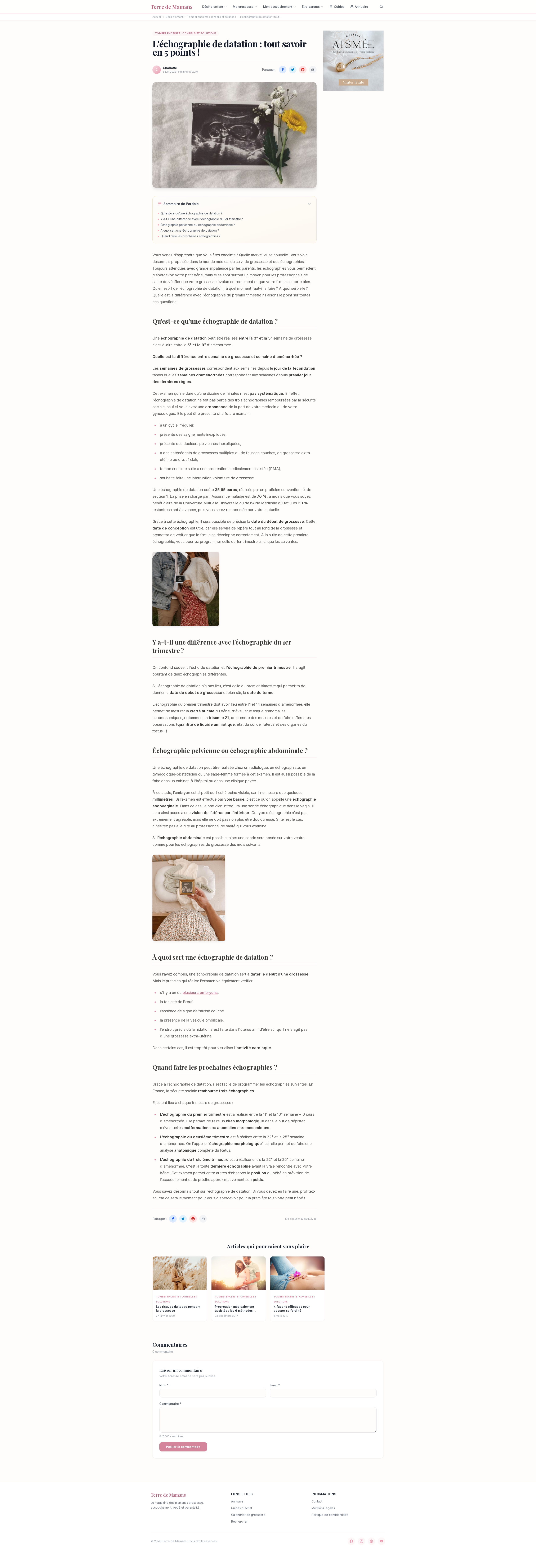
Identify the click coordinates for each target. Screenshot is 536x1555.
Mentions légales (323, 1508)
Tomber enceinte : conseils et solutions (211, 16)
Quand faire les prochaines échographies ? (190, 236)
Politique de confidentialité (330, 1515)
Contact (317, 1501)
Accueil (156, 16)
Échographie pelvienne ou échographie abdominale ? (198, 225)
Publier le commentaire (183, 1447)
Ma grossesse (243, 6)
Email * (275, 1385)
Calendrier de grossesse (248, 1515)
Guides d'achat (241, 1508)
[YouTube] (381, 1541)
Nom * (164, 1385)
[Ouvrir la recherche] (381, 6)
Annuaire (237, 1501)
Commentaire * (170, 1403)
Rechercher (239, 1521)
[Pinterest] (371, 1541)
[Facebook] (351, 1541)
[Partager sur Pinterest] (303, 69)
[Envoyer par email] (313, 69)
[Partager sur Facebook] (282, 69)
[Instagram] (361, 1541)
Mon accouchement (277, 6)
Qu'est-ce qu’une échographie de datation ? (191, 213)
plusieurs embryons (200, 992)
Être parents (311, 6)
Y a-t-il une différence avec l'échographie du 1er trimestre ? (202, 219)
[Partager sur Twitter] (292, 69)
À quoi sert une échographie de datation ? (190, 230)
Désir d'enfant (212, 6)
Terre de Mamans (168, 1495)
